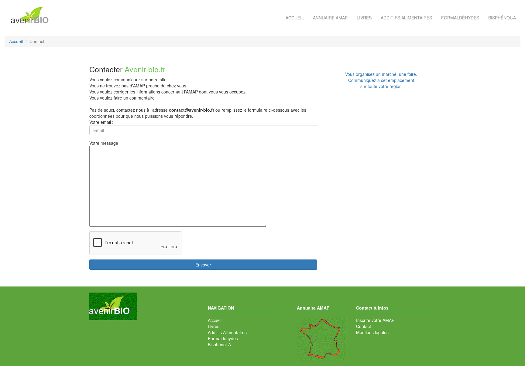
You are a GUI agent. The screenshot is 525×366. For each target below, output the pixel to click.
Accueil (295, 18)
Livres (364, 18)
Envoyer (203, 265)
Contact (363, 326)
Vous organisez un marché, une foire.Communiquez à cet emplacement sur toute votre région (381, 80)
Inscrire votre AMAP (375, 320)
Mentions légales (372, 332)
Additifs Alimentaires (227, 332)
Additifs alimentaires (406, 18)
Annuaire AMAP (330, 18)
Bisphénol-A (502, 18)
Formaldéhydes (460, 18)
